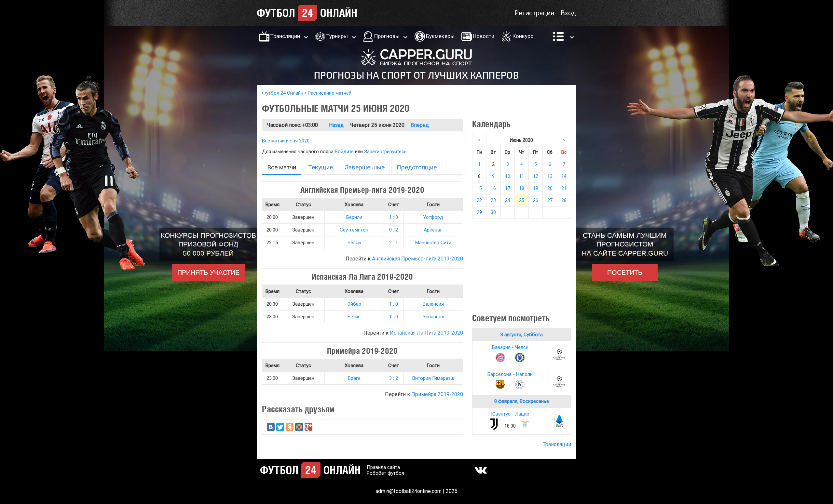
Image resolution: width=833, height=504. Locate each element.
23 (493, 200)
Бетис (354, 317)
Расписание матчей (329, 93)
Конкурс (522, 36)
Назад (336, 125)
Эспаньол (433, 317)
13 (550, 176)
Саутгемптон (354, 230)
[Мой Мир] (299, 427)
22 (479, 200)
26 (535, 200)
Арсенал (433, 230)
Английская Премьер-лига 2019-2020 (417, 259)
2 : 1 (393, 242)
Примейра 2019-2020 (437, 394)
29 (479, 212)
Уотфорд (433, 217)
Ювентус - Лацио (510, 414)
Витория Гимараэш (433, 378)
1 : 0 (393, 217)
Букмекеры (440, 36)
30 (493, 212)
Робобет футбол (385, 473)
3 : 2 (393, 378)
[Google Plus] (308, 427)
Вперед (420, 125)
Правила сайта (383, 467)
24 (507, 200)
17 (507, 188)
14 (564, 176)
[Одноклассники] (290, 427)
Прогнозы (387, 36)
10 (507, 176)
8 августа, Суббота (521, 335)
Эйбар (354, 304)
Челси (354, 242)
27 (550, 200)
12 (535, 176)
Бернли (354, 217)
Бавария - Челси (510, 347)
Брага (354, 378)
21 (564, 188)
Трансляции (285, 36)
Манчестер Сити (433, 242)
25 (521, 200)
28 (564, 200)
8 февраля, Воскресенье (521, 401)
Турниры (337, 36)
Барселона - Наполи (510, 374)
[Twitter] (280, 427)
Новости (483, 36)
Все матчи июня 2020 (285, 141)
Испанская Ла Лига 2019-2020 (426, 333)
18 (521, 188)
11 (521, 176)
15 (479, 188)
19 (535, 188)
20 (550, 188)
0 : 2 (393, 230)
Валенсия (433, 304)
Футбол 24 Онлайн (282, 93)
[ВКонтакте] (271, 427)
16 (493, 188)
